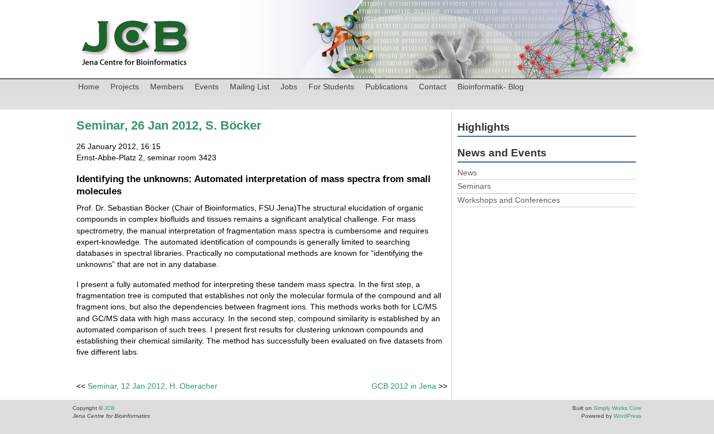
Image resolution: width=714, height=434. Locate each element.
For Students (331, 86)
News (467, 172)
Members (167, 86)
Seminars (474, 186)
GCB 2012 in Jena (404, 385)
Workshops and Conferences (508, 199)
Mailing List (249, 86)
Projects (124, 86)
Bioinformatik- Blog (490, 86)
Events (207, 86)
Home (88, 86)
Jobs (289, 86)
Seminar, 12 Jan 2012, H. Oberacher (153, 385)
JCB (109, 408)
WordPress (627, 416)
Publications (386, 86)
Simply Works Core (617, 408)
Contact (432, 86)
